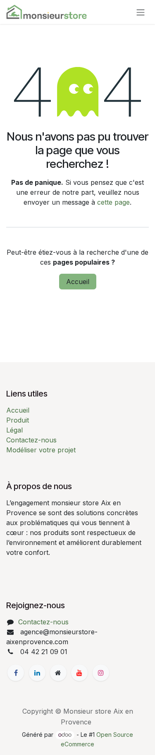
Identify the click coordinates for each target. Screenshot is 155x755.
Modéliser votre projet (41, 450)
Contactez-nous (31, 440)
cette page (113, 202)
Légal (14, 430)
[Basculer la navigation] (140, 12)
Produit (17, 420)
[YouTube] (79, 672)
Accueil (77, 281)
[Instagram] (101, 672)
